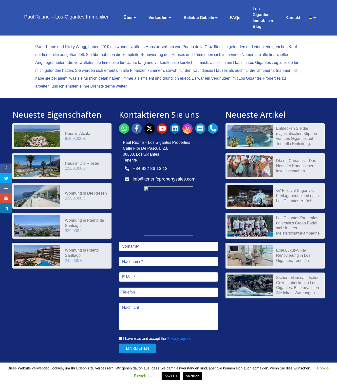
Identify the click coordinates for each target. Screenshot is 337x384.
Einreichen (137, 348)
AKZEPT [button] (171, 376)
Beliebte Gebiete (199, 18)
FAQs (235, 18)
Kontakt (292, 18)
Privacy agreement (182, 338)
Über (128, 18)
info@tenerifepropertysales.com (164, 179)
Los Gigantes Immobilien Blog (263, 18)
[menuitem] (310, 18)
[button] (124, 128)
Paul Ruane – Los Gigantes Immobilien (67, 16)
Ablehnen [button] (192, 376)
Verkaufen (158, 18)
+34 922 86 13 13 (150, 168)
